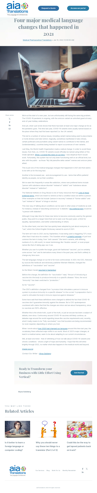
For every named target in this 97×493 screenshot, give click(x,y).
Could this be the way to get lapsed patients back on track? (79, 446)
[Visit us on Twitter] (86, 468)
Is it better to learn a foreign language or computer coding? (15, 446)
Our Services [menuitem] (40, 470)
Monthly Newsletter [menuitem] (69, 470)
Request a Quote (49, 8)
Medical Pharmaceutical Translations (37, 40)
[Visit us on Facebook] (82, 468)
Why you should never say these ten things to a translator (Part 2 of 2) (48, 446)
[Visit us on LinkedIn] (82, 472)
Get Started (79, 373)
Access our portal (78, 8)
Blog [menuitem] (48, 470)
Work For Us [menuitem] (56, 470)
